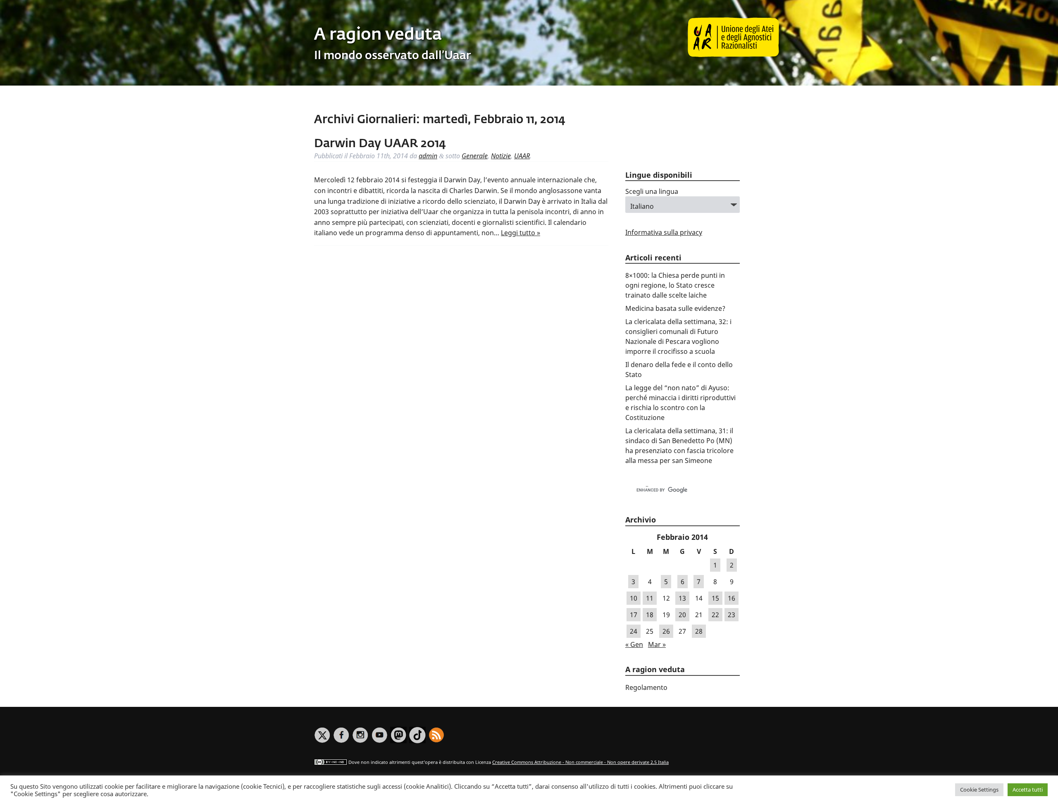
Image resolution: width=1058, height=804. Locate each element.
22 (715, 614)
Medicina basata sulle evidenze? (675, 308)
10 (633, 598)
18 (649, 614)
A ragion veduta (378, 35)
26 (666, 631)
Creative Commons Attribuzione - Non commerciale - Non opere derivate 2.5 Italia (580, 762)
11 (649, 598)
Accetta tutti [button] (1028, 789)
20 (682, 614)
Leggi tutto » (520, 232)
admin (428, 155)
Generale (475, 155)
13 (682, 598)
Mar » (657, 644)
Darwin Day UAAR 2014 (380, 144)
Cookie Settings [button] (979, 789)
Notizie (501, 155)
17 (633, 614)
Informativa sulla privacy (663, 232)
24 (633, 631)
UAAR (522, 155)
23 (731, 614)
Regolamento (646, 687)
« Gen (634, 644)
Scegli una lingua (651, 191)
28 (699, 631)
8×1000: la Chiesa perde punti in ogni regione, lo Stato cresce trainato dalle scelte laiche (675, 285)
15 (715, 598)
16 (731, 598)
